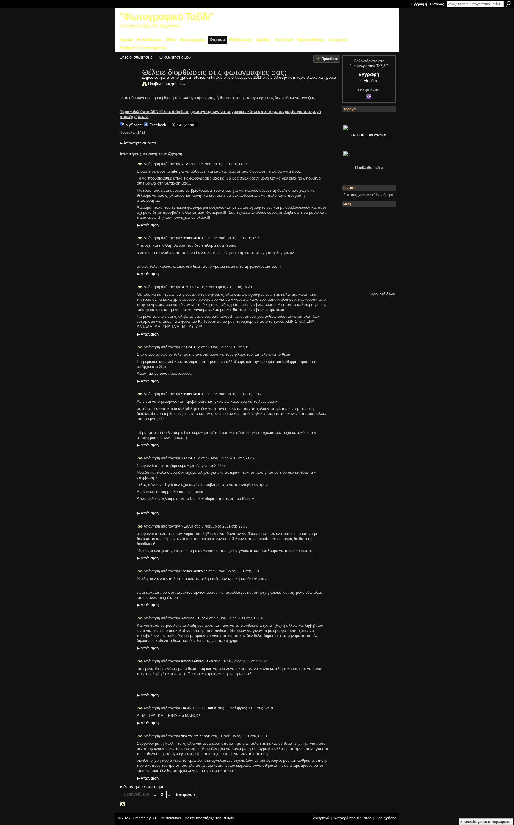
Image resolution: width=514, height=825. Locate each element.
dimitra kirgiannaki (196, 736)
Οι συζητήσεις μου (175, 57)
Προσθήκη (329, 59)
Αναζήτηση (508, 4)
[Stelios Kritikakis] (129, 84)
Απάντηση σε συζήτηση (142, 786)
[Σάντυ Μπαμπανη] (383, 265)
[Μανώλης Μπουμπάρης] (351, 265)
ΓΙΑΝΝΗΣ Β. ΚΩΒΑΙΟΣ (199, 708)
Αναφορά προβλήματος (352, 818)
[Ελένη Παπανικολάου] (383, 249)
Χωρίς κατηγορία (321, 77)
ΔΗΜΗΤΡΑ (189, 287)
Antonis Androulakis (197, 661)
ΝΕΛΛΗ (187, 164)
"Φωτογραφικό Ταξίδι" (166, 16)
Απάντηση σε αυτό (138, 143)
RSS (123, 804)
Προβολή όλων (383, 294)
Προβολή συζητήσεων (167, 83)
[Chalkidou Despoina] (351, 233)
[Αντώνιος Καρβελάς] (367, 281)
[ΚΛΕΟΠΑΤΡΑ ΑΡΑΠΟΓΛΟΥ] (367, 249)
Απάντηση (148, 225)
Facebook (157, 125)
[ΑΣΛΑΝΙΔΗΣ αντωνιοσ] (351, 249)
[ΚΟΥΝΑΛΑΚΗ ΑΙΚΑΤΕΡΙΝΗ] (351, 217)
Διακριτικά (321, 818)
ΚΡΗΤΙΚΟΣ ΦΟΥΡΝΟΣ (369, 135)
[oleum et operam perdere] (367, 217)
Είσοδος (437, 4)
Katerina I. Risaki (194, 618)
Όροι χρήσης (386, 818)
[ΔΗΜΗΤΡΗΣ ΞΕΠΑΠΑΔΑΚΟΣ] (383, 233)
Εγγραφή (419, 4)
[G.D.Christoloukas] (383, 281)
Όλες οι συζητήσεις (136, 57)
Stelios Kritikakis (207, 77)
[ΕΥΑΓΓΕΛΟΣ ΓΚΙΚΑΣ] (367, 265)
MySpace (134, 125)
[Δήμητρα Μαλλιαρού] (383, 217)
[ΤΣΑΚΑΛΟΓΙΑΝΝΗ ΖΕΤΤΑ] (351, 281)
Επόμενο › (185, 794)
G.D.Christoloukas (166, 818)
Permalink (140, 164)
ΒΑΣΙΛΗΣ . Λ (190, 347)
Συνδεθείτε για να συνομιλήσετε (485, 822)
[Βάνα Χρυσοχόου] (367, 233)
